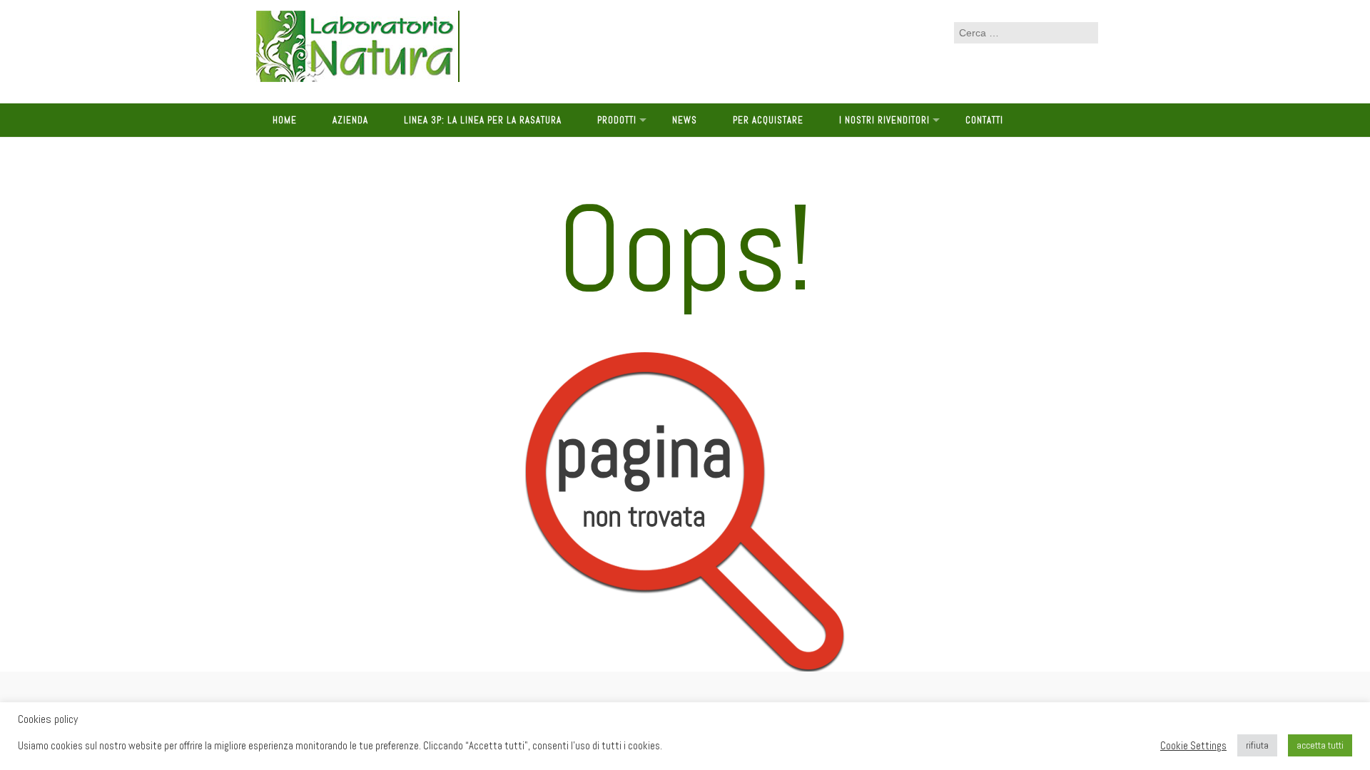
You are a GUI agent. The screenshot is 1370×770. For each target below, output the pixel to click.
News (684, 120)
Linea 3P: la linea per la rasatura (483, 120)
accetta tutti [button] (1320, 745)
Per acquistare (768, 120)
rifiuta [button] (1257, 745)
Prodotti (616, 120)
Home (285, 120)
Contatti (984, 120)
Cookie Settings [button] (1193, 745)
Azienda (350, 120)
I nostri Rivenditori (884, 120)
